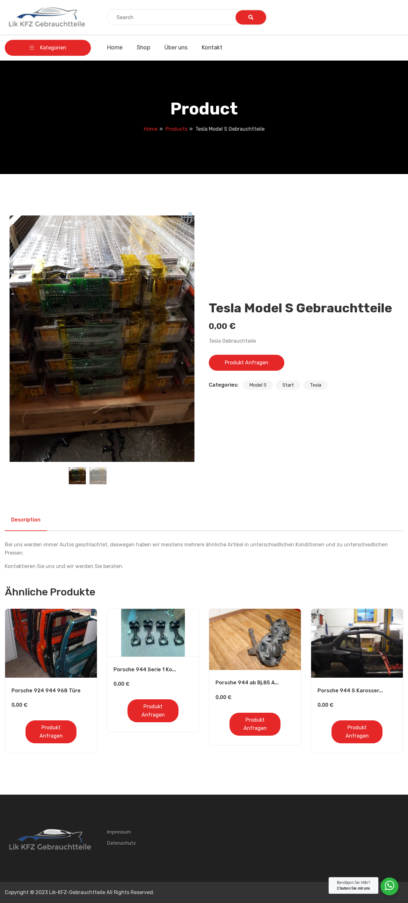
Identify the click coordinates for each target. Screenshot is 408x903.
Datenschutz (121, 843)
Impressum (119, 832)
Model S (257, 385)
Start (288, 385)
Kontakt (211, 47)
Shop (143, 47)
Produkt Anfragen (246, 363)
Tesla (315, 385)
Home (115, 47)
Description (25, 520)
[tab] (26, 519)
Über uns (175, 47)
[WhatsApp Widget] (389, 885)
